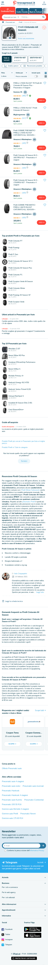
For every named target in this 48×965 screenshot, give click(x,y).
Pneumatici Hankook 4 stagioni (15, 795)
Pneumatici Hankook (10, 790)
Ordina (19, 73)
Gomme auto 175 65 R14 (12, 818)
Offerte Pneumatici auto (12, 768)
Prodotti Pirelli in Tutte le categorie (15, 447)
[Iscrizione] (43, 846)
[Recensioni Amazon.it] (17, 143)
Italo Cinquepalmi (20, 574)
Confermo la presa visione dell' (25, 850)
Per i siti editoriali (8, 897)
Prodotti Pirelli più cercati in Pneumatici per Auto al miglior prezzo (23, 442)
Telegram (8, 945)
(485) (24, 96)
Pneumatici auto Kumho (12, 800)
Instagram (9, 939)
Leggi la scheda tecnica (14, 601)
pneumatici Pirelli (28, 502)
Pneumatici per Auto (12, 22)
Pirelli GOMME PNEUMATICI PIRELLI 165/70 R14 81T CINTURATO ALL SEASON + (24, 207)
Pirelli (20, 22)
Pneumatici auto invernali (33, 786)
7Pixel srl (16, 954)
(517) (24, 118)
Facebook (9, 929)
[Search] (43, 17)
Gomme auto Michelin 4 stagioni (15, 809)
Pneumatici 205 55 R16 (11, 804)
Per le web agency (9, 892)
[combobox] (11, 17)
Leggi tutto (40, 592)
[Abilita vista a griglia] (46, 76)
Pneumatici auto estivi (11, 786)
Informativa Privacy (37, 850)
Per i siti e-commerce (10, 887)
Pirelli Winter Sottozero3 (30, 490)
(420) (24, 143)
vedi (41, 100)
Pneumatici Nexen (28, 813)
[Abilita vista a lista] (46, 73)
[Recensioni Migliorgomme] (17, 118)
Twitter (7, 934)
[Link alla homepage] (3, 22)
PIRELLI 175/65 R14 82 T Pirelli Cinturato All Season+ (25, 109)
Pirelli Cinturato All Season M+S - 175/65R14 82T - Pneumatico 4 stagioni (25, 182)
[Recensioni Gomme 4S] (17, 96)
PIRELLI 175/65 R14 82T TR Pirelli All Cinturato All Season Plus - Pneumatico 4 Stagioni (27, 85)
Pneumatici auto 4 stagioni (13, 781)
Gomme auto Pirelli (10, 813)
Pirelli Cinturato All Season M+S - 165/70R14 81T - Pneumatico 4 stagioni (25, 157)
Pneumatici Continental (34, 800)
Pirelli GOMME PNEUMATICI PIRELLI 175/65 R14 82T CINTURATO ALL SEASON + (24, 133)
